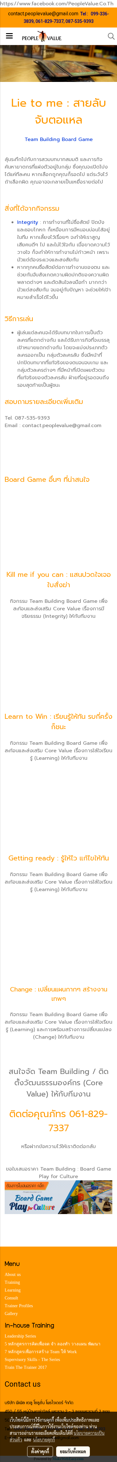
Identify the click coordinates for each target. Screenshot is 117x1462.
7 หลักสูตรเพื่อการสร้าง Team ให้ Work (41, 1351)
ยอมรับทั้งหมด (73, 1451)
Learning (13, 1290)
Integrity (27, 222)
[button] (109, 36)
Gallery (11, 1313)
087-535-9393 (80, 21)
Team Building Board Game (59, 139)
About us (13, 1274)
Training (12, 1282)
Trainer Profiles (19, 1305)
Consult (11, 1298)
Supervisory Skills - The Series (32, 1359)
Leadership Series (20, 1336)
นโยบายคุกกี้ (44, 1439)
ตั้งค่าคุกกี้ (40, 1451)
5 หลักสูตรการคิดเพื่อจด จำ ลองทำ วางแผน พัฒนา (52, 1344)
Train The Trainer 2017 (26, 1367)
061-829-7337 (50, 21)
